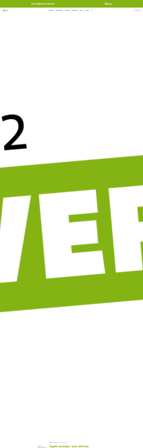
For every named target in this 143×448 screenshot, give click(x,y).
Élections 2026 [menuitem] (59, 10)
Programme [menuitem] (51, 10)
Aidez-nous (137, 10)
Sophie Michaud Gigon (42, 447)
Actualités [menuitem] (67, 10)
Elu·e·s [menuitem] (81, 10)
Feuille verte (56, 442)
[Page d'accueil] (107, 4)
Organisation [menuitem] (75, 10)
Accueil (50, 442)
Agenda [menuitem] (87, 10)
